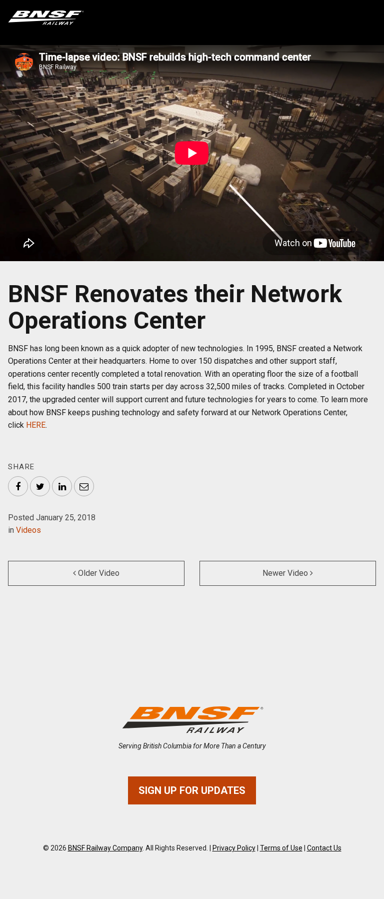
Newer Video (286, 573)
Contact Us (324, 848)
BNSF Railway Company (105, 848)
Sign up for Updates (192, 790)
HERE (36, 425)
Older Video (98, 573)
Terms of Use (281, 848)
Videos (28, 530)
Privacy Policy (234, 848)
